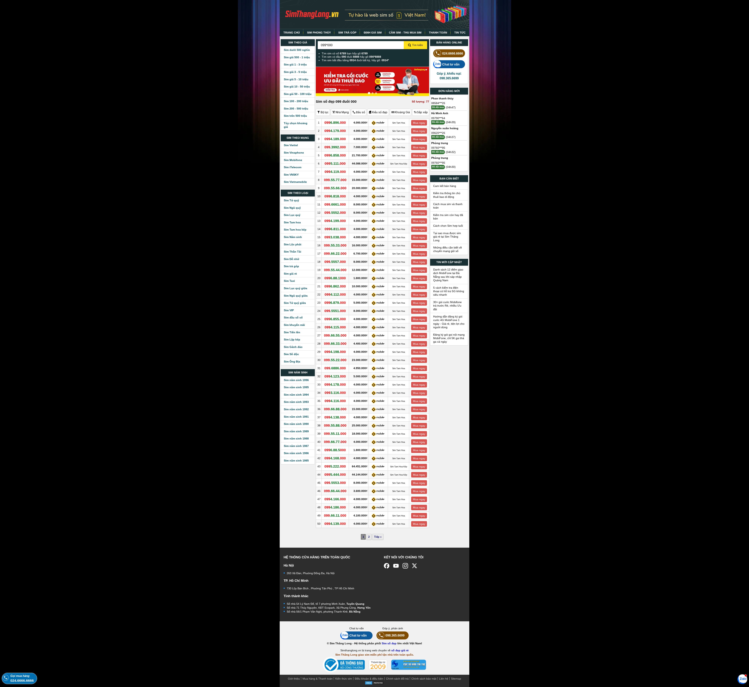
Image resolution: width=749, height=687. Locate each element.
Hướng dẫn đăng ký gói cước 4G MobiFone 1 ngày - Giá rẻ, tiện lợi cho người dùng (448, 322)
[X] (414, 566)
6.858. (335, 155)
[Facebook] (386, 566)
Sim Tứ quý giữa (295, 302)
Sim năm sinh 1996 (296, 380)
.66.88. (335, 409)
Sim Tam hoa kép (295, 229)
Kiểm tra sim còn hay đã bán (448, 216)
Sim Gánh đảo (293, 346)
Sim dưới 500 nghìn (297, 49)
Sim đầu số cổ (293, 317)
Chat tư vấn (451, 64)
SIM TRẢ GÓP (347, 32)
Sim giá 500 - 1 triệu (297, 57)
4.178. (335, 384)
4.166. (335, 499)
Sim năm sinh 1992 (296, 409)
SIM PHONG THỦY (319, 32)
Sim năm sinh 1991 (296, 416)
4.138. (335, 417)
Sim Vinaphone (294, 152)
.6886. (335, 368)
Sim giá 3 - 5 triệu (295, 71)
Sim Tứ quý (291, 200)
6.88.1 (335, 278)
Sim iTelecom (292, 167)
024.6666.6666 (452, 53)
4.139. (335, 524)
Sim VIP (289, 310)
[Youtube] (396, 566)
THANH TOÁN (438, 32)
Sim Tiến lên (292, 332)
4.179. (335, 131)
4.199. (335, 221)
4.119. (335, 172)
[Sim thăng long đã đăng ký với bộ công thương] (344, 665)
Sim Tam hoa (292, 222)
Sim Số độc (291, 354)
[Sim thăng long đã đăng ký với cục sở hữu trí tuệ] (408, 665)
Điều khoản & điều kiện (369, 678)
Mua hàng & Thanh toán (318, 678)
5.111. (335, 163)
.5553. (335, 483)
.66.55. (335, 335)
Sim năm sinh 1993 (296, 401)
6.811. (335, 229)
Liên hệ (443, 678)
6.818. (335, 196)
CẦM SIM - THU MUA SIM (405, 32)
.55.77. (335, 180)
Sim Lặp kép (292, 339)
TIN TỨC (460, 32)
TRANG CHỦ (291, 32)
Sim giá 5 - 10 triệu (296, 79)
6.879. (335, 303)
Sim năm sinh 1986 (296, 453)
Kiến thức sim (343, 678)
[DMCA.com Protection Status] (374, 682)
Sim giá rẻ (290, 273)
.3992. (335, 147)
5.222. (335, 466)
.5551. (335, 311)
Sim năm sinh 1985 (296, 460)
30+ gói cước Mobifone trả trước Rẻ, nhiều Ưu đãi (447, 306)
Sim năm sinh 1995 (296, 387)
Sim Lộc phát (292, 244)
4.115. (335, 327)
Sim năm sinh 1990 (296, 423)
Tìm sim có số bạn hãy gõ (345, 53)
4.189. (335, 139)
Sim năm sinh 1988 (296, 438)
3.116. (335, 393)
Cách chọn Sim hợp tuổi (448, 225)
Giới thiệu (294, 678)
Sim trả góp (291, 266)
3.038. (335, 237)
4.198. (335, 352)
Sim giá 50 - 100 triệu (297, 93)
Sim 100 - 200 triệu (296, 101)
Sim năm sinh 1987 (296, 445)
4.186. (335, 507)
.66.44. (335, 491)
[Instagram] (405, 566)
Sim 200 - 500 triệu (296, 108)
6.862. (335, 286)
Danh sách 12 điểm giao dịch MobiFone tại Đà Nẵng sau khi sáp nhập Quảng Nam (448, 275)
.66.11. (335, 515)
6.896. (335, 123)
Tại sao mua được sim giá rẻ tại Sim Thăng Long (447, 237)
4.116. (335, 401)
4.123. (335, 376)
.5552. (335, 213)
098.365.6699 (395, 635)
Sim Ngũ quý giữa (296, 295)
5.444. (335, 475)
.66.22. (335, 254)
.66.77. (335, 442)
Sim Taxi (289, 280)
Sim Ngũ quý (292, 207)
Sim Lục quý (292, 215)
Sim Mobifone (293, 160)
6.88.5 (335, 450)
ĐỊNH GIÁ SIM (373, 32)
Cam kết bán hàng (444, 185)
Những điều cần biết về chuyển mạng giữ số (447, 249)
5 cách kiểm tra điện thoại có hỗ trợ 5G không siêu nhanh (448, 291)
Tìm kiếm (417, 45)
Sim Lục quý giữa (295, 288)
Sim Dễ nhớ (291, 259)
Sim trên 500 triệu (295, 115)
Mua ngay (419, 122)
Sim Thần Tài (292, 251)
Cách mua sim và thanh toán (447, 205)
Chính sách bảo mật (423, 678)
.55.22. (335, 360)
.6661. (335, 204)
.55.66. (335, 188)
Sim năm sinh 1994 (296, 394)
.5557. (335, 262)
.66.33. (335, 344)
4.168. (335, 458)
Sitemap (456, 678)
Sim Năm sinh (293, 237)
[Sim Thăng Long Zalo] (742, 679)
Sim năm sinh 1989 (296, 431)
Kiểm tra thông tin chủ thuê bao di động (446, 195)
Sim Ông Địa (292, 361)
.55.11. (335, 434)
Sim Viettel (291, 145)
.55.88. (335, 425)
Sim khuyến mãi (294, 324)
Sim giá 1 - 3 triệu (295, 64)
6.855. (335, 319)
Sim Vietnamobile (295, 181)
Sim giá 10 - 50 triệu (297, 86)
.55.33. (335, 245)
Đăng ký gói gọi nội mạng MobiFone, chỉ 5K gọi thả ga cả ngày (449, 338)
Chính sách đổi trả (397, 678)
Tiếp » (378, 536)
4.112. (335, 294)
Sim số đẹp (389, 643)
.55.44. (335, 270)
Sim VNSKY (291, 174)
